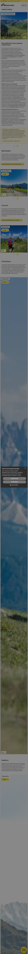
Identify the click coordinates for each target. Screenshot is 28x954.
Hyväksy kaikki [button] (14, 478)
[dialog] (14, 477)
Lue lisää (19, 475)
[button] (14, 485)
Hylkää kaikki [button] (14, 481)
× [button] (25, 468)
